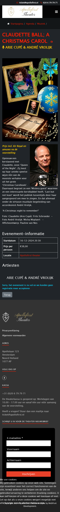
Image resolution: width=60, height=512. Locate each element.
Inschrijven (28, 474)
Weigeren (14, 509)
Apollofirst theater (30, 255)
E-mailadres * (15, 438)
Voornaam (13, 449)
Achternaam (14, 460)
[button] (56, 11)
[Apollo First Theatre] (22, 11)
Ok (3, 509)
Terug (7, 294)
